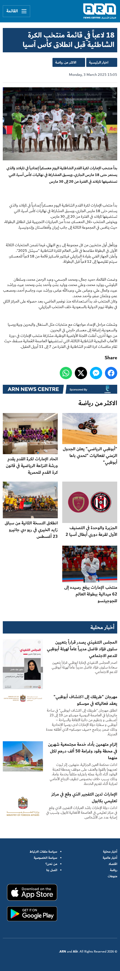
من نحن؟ (51, 864)
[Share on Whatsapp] (66, 373)
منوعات (112, 876)
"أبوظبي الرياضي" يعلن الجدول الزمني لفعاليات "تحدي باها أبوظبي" (90, 455)
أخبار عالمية (110, 858)
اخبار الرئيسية (98, 62)
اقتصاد (113, 864)
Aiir (75, 951)
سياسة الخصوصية (45, 858)
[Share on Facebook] (111, 373)
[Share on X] (81, 373)
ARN (62, 951)
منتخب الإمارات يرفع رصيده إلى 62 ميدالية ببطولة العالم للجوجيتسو (90, 594)
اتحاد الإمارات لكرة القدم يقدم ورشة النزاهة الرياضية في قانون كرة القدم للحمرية (32, 465)
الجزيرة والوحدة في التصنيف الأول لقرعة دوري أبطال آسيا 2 (91, 531)
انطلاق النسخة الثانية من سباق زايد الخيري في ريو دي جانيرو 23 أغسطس (31, 529)
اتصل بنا (51, 870)
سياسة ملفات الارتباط (43, 852)
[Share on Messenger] (96, 373)
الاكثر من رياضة (65, 62)
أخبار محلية (102, 627)
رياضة (113, 870)
